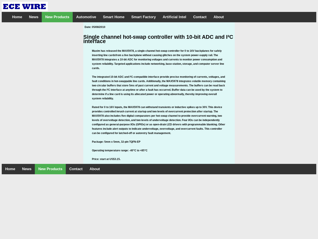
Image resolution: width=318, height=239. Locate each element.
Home (17, 17)
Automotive (86, 17)
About (219, 17)
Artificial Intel (174, 17)
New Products (57, 17)
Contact (200, 17)
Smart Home (113, 17)
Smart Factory (143, 17)
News (33, 17)
